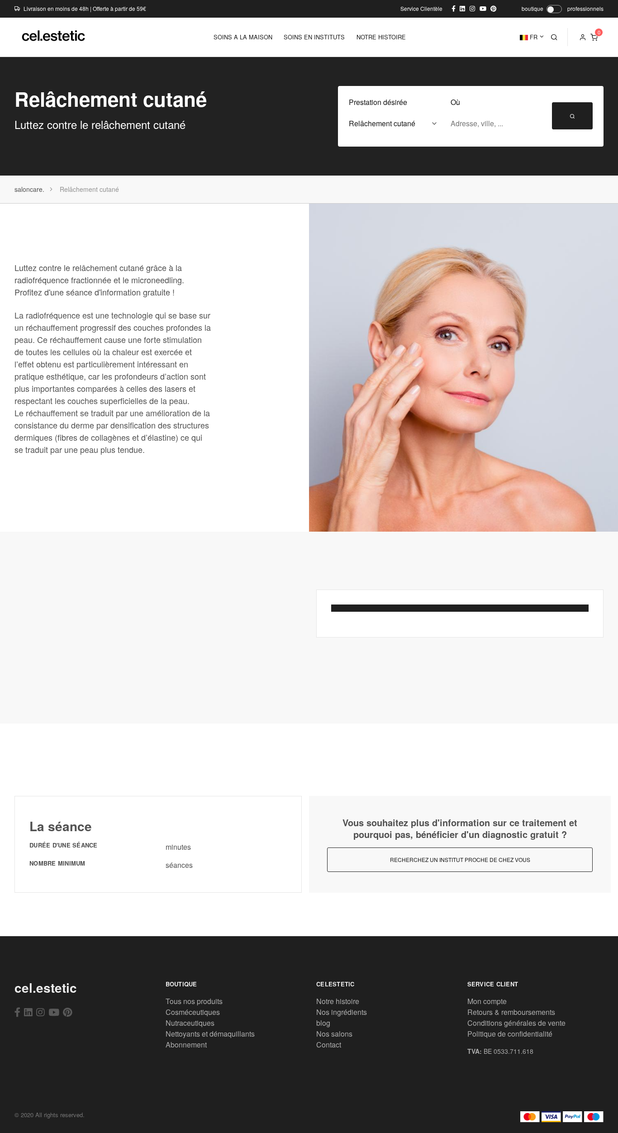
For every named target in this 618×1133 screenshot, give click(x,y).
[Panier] (594, 37)
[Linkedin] (28, 1012)
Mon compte (487, 1001)
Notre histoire (337, 1001)
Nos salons (334, 1033)
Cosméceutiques (193, 1012)
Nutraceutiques (190, 1023)
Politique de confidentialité (509, 1033)
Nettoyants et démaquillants (210, 1033)
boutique (532, 8)
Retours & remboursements (511, 1012)
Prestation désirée (378, 102)
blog (323, 1023)
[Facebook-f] (17, 1012)
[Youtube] (53, 1012)
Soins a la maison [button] (243, 37)
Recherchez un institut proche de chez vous (460, 859)
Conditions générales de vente (516, 1023)
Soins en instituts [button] (314, 37)
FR (532, 37)
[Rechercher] (554, 37)
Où (455, 102)
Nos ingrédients (341, 1012)
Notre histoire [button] (381, 37)
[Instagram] (40, 1012)
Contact (328, 1044)
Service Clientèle (421, 8)
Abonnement (186, 1044)
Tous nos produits (194, 1001)
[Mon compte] (582, 37)
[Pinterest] (67, 1012)
